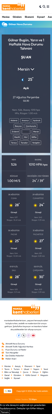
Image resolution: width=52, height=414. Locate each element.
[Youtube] (33, 335)
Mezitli (17, 137)
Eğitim (45, 372)
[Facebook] (19, 335)
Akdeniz (14, 120)
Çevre (25, 372)
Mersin (36, 131)
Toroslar (24, 142)
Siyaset (41, 16)
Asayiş (17, 366)
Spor (38, 366)
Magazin (44, 375)
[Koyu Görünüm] (40, 6)
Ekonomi (29, 16)
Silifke (34, 137)
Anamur (25, 120)
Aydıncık (36, 120)
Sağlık (7, 378)
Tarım (6, 369)
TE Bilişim (33, 399)
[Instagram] (28, 335)
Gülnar (26, 131)
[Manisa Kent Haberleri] (13, 7)
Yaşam (36, 369)
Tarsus (14, 142)
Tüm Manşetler (11, 352)
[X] (23, 335)
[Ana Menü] (48, 6)
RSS (9, 391)
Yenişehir (36, 142)
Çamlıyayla (31, 126)
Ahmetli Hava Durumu (15, 343)
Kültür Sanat (30, 375)
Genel (6, 375)
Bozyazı (18, 126)
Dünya (35, 372)
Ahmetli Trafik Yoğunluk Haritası (19, 346)
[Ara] (44, 6)
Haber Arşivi (10, 358)
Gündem (17, 16)
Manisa (5, 16)
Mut (25, 137)
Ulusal (26, 369)
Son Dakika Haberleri (14, 355)
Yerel (45, 369)
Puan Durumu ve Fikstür (15, 349)
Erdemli (15, 131)
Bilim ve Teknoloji (11, 372)
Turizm (17, 369)
